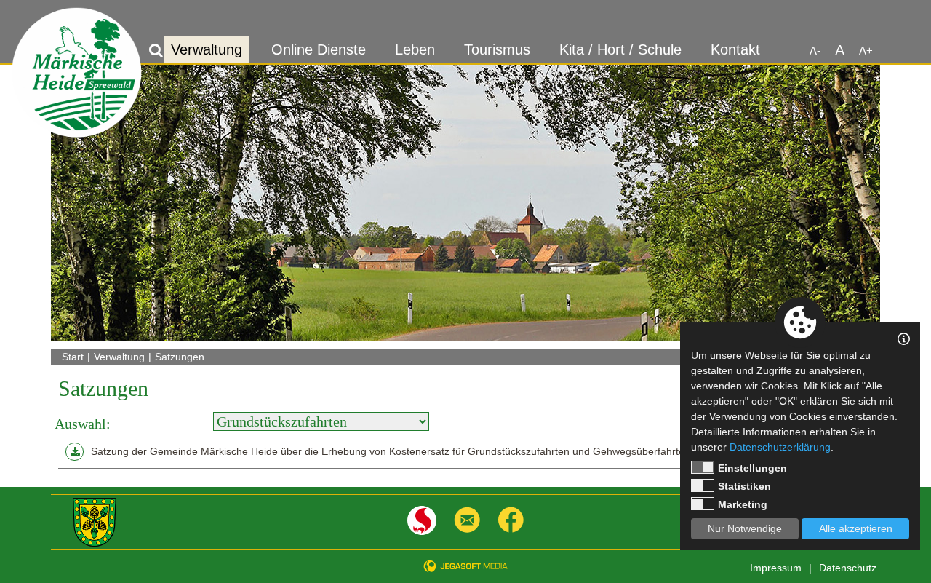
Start (73, 356)
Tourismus (497, 49)
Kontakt (735, 49)
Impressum (776, 568)
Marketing (742, 504)
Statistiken (744, 486)
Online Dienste (318, 49)
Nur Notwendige (745, 528)
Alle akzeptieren (855, 528)
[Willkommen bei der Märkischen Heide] (77, 72)
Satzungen (179, 356)
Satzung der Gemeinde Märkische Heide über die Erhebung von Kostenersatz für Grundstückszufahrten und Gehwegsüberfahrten (390, 451)
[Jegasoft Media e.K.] (465, 566)
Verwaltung (206, 49)
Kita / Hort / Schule (620, 49)
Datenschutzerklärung (780, 447)
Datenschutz (847, 568)
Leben (415, 49)
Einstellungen (752, 468)
